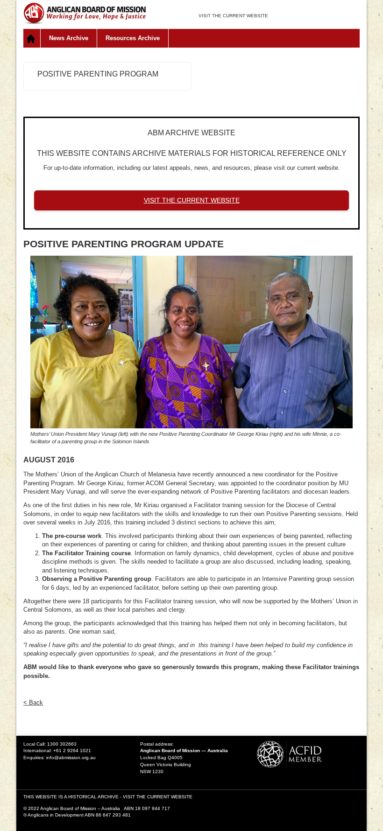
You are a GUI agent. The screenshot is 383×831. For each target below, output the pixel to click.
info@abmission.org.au (71, 757)
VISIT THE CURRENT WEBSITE (233, 15)
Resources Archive (133, 38)
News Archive (68, 38)
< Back (33, 702)
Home (32, 38)
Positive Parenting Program (97, 74)
